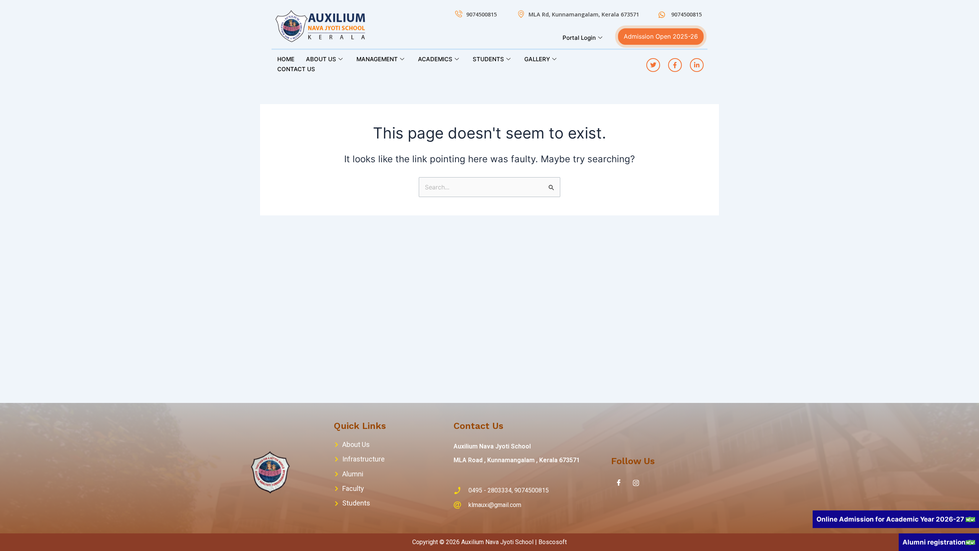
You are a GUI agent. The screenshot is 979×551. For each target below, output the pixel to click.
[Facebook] (618, 482)
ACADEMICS (435, 59)
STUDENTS (488, 59)
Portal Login (579, 37)
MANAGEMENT (377, 59)
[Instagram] (636, 482)
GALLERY (537, 59)
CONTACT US (296, 69)
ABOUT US (321, 59)
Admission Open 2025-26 (661, 36)
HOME (285, 59)
